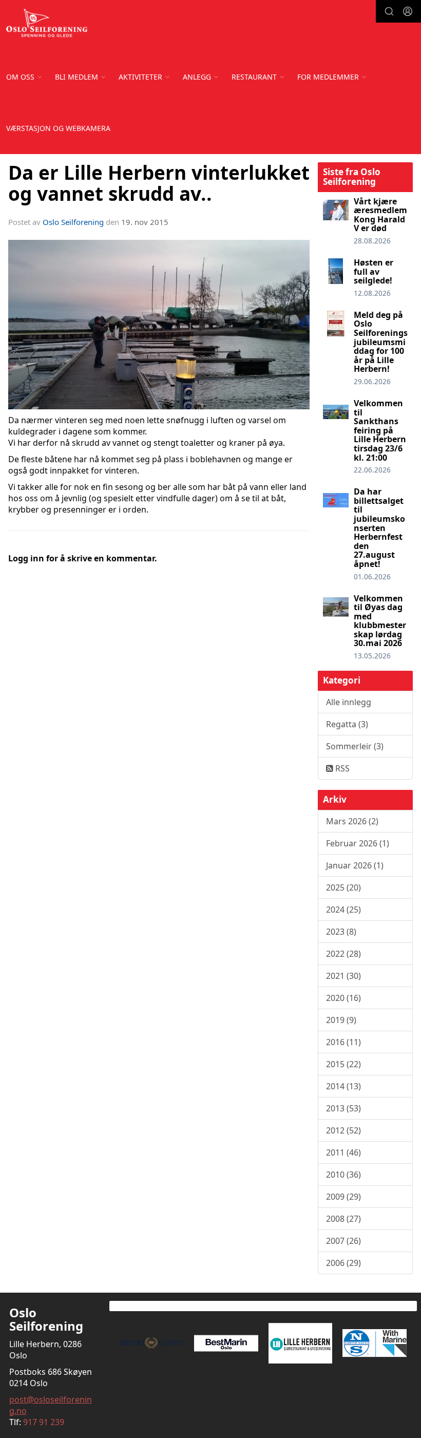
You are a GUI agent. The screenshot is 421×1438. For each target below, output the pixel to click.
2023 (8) (341, 931)
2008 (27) (343, 1218)
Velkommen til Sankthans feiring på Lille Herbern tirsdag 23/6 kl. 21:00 (380, 430)
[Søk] (389, 11)
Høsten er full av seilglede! (373, 271)
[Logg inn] (407, 11)
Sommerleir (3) (355, 746)
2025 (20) (343, 887)
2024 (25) (343, 909)
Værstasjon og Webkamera (58, 128)
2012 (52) (343, 1130)
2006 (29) (343, 1263)
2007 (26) (343, 1240)
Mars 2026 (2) (352, 821)
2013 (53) (343, 1108)
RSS (341, 768)
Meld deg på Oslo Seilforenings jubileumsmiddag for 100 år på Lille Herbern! (381, 342)
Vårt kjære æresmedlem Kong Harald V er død (380, 215)
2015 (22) (343, 1064)
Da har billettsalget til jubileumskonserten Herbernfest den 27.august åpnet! (379, 528)
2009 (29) (343, 1196)
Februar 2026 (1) (357, 843)
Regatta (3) (347, 724)
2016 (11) (343, 1042)
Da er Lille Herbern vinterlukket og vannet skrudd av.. (159, 183)
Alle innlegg (348, 702)
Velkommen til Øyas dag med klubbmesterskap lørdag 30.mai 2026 (380, 621)
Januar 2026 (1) (355, 865)
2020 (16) (343, 998)
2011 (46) (343, 1152)
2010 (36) (343, 1174)
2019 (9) (341, 1020)
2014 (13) (343, 1086)
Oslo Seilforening (73, 222)
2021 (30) (343, 975)
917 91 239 (43, 1422)
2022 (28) (343, 953)
